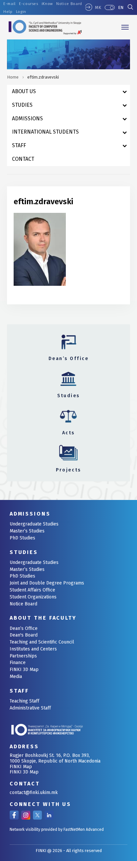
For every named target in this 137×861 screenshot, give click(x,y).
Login (21, 11)
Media (16, 676)
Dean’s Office (24, 628)
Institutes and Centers (33, 649)
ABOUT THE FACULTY (43, 618)
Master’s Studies (27, 531)
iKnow (47, 3)
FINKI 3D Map (24, 669)
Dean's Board (24, 635)
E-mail (9, 3)
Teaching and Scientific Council (42, 642)
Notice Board (69, 3)
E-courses (28, 3)
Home (13, 77)
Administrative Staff (30, 708)
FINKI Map (21, 766)
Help (8, 11)
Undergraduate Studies (34, 524)
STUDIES (24, 552)
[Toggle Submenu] (124, 91)
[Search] (130, 8)
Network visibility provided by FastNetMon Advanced (57, 829)
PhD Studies (22, 538)
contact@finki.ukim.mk (34, 792)
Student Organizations (33, 597)
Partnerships (23, 656)
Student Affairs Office (32, 590)
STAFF (19, 691)
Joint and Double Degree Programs (47, 583)
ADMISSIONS (30, 514)
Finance (18, 662)
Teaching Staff (24, 701)
